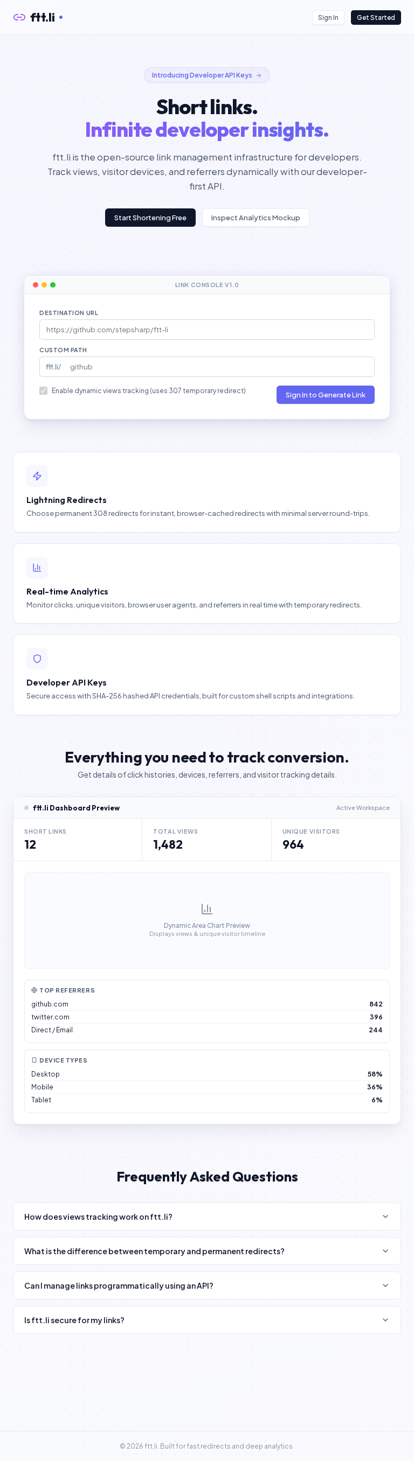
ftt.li (42, 17)
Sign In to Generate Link (325, 394)
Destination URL (68, 312)
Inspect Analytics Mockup (255, 217)
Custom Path (63, 349)
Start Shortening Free (150, 217)
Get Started (376, 17)
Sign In (328, 17)
